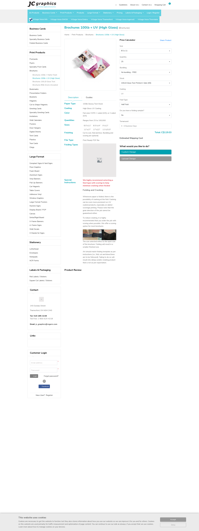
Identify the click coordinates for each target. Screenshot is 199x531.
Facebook (45, 386)
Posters (32, 124)
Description (73, 97)
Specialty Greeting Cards (39, 112)
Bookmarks (34, 89)
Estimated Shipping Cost (131, 138)
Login (35, 376)
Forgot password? (51, 376)
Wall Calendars (35, 120)
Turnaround (124, 121)
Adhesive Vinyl (35, 194)
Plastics (32, 139)
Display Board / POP (37, 210)
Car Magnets (34, 186)
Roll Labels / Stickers (38, 276)
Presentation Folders (37, 93)
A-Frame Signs (35, 225)
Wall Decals (34, 229)
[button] (55, 370)
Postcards (33, 59)
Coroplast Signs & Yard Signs (41, 163)
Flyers (31, 63)
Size (121, 46)
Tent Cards (33, 135)
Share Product (165, 40)
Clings (31, 147)
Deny (173, 525)
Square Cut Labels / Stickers (40, 280)
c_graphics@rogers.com (46, 324)
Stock (122, 78)
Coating (123, 89)
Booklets (33, 97)
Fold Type (124, 100)
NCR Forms (34, 260)
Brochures (33, 71)
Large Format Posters (38, 202)
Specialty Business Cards (39, 39)
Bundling (123, 67)
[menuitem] (34, 13)
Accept (173, 519)
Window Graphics (36, 198)
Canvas (32, 213)
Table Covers (34, 190)
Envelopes (33, 253)
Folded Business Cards (38, 43)
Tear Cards (33, 143)
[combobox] (145, 50)
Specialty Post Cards (37, 67)
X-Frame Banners (36, 221)
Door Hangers (35, 128)
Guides (89, 97)
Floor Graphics (35, 167)
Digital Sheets (35, 131)
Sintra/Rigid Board (36, 217)
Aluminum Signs (35, 175)
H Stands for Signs (36, 233)
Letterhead (33, 249)
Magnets (33, 101)
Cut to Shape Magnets (38, 104)
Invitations (33, 116)
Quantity (123, 57)
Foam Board (34, 171)
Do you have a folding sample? (132, 110)
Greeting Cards (35, 108)
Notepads (33, 257)
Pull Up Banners (35, 182)
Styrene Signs (35, 206)
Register (49, 395)
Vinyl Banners (34, 178)
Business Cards (35, 35)
